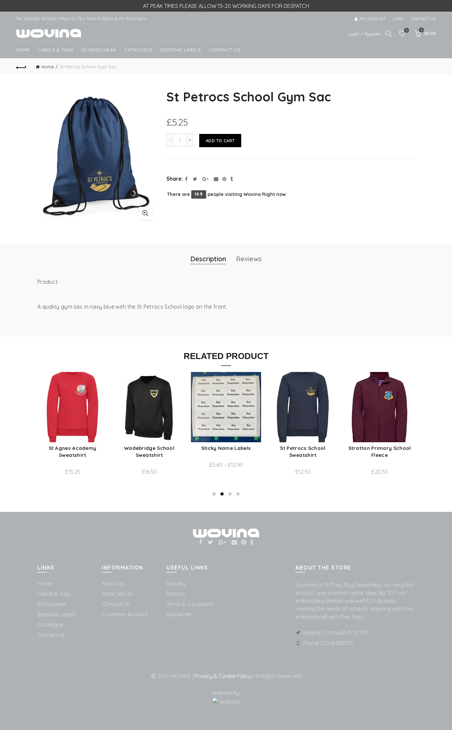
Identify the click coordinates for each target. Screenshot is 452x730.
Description (208, 259)
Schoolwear (51, 604)
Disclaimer (179, 614)
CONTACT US (224, 50)
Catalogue (138, 50)
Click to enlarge (145, 213)
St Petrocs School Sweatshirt (41, 451)
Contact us (423, 18)
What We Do (117, 593)
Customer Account (125, 614)
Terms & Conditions (189, 604)
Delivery (176, 583)
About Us (113, 583)
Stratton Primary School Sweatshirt (194, 451)
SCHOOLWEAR (99, 50)
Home (23, 50)
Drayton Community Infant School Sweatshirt (348, 451)
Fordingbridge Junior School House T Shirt (271, 460)
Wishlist (406, 30)
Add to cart (220, 140)
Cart (398, 18)
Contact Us (51, 635)
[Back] (21, 66)
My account (372, 18)
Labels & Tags (56, 50)
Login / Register (364, 33)
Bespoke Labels (180, 50)
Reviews (249, 259)
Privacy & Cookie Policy (222, 676)
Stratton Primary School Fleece (117, 451)
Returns (175, 593)
